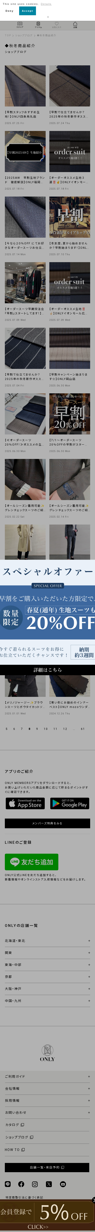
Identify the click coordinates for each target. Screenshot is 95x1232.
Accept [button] (27, 10)
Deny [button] (10, 10)
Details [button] (46, 4)
